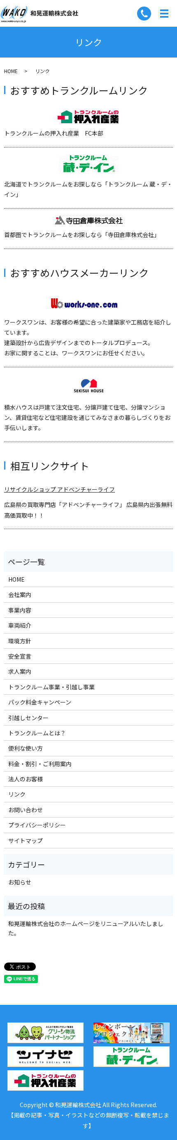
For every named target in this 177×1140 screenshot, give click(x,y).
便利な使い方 (25, 748)
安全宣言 (19, 656)
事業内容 (19, 610)
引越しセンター (28, 718)
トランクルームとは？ (37, 733)
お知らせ (19, 882)
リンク (17, 794)
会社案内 (19, 594)
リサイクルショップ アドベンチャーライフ (59, 489)
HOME (11, 70)
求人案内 (19, 671)
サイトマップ (25, 840)
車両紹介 (19, 625)
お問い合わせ (25, 810)
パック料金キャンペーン (39, 702)
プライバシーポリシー (37, 825)
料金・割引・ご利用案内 (40, 764)
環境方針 (19, 641)
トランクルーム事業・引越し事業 (51, 687)
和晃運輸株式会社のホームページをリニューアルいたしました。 (85, 928)
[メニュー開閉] (164, 13)
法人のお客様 (25, 779)
